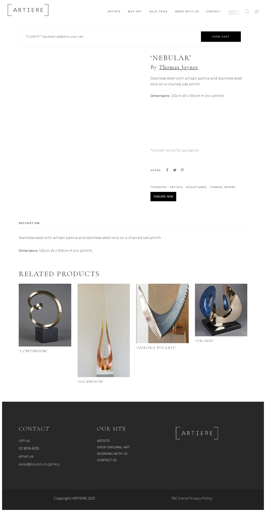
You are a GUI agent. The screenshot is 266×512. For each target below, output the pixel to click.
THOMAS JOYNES (223, 187)
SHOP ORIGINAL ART (113, 447)
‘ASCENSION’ (91, 381)
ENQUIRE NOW (163, 196)
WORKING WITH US (112, 454)
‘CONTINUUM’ (33, 351)
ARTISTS (176, 187)
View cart (221, 36)
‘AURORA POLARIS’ (156, 347)
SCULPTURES (196, 187)
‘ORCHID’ (204, 340)
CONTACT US (107, 460)
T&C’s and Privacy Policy (191, 498)
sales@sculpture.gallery (39, 464)
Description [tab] (29, 223)
